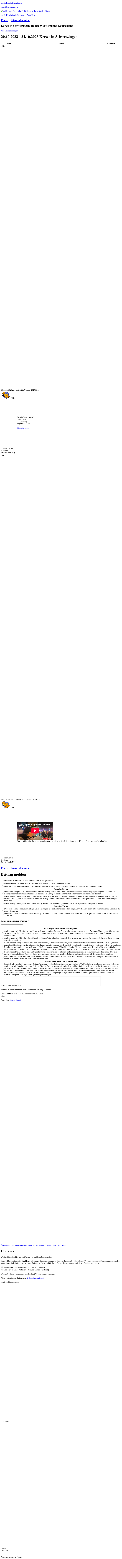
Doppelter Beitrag (11, 892)
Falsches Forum (10, 883)
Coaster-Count (15, 1000)
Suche (19, 3)
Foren (14, 3)
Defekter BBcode (11, 881)
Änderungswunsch (11, 931)
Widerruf (22, 1245)
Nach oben (5, 1000)
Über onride (5, 1245)
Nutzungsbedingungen (44, 1245)
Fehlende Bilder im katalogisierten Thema (20, 886)
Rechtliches (30, 1245)
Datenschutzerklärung (61, 1245)
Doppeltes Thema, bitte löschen (16, 914)
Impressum (14, 1245)
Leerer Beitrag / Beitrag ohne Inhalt (17, 896)
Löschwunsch (9, 943)
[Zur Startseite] (25, 11)
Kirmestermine (20, 20)
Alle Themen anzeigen (9, 31)
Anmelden (14, 7)
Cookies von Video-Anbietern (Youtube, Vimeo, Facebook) (26, 1270)
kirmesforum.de (23, 428)
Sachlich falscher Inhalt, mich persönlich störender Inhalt (25, 957)
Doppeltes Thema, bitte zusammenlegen (19, 909)
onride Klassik (6, 3)
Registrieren (5, 7)
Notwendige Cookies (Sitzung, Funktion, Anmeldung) (24, 1267)
